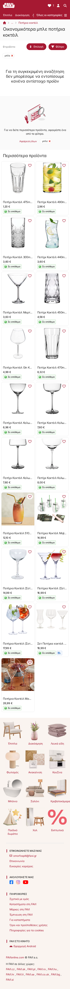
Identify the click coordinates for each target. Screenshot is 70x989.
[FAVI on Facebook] (11, 882)
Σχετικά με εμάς (19, 898)
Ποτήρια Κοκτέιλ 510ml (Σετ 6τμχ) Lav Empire (31, 533)
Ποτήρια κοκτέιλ (28, 22)
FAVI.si (10, 979)
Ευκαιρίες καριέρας (21, 866)
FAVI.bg (56, 974)
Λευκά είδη (57, 743)
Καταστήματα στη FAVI (23, 904)
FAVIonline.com (15, 957)
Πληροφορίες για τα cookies (27, 930)
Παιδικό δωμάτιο (13, 832)
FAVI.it (20, 974)
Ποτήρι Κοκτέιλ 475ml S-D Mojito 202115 (28, 202)
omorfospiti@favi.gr (25, 855)
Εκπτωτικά (57, 830)
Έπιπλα (7, 15)
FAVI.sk (21, 969)
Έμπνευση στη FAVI (21, 914)
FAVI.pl (31, 969)
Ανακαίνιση (35, 772)
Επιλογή (38, 46)
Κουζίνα (57, 772)
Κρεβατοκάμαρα (59, 801)
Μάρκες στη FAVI (20, 909)
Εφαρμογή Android (25, 946)
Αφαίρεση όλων (28, 141)
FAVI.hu (52, 969)
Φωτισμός (13, 772)
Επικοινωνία (17, 861)
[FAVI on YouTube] (25, 882)
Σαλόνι (35, 801)
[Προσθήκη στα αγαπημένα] (30, 165)
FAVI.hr (10, 974)
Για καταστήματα (20, 919)
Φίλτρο (60, 46)
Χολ (35, 830)
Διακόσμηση (22, 15)
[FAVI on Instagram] (18, 882)
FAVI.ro (42, 969)
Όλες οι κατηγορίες (49, 15)
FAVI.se (30, 974)
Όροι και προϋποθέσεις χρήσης (29, 925)
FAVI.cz (10, 969)
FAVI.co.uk (43, 974)
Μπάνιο (12, 801)
